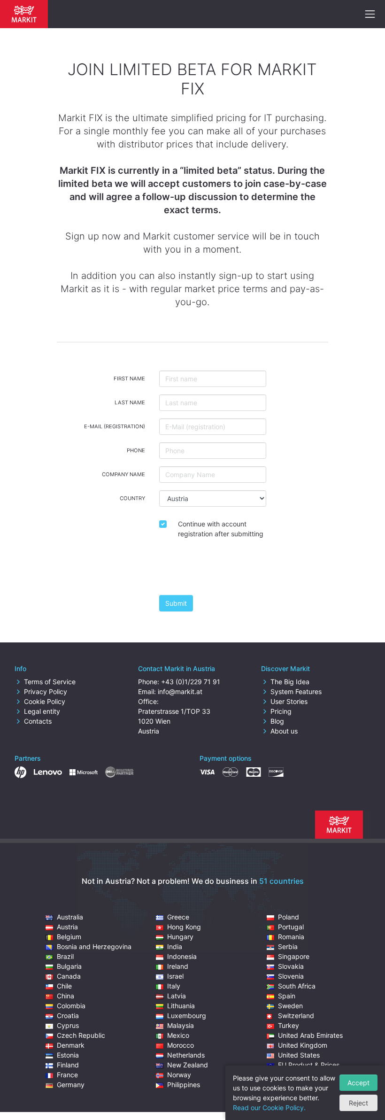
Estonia (68, 1055)
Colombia (71, 1006)
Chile (64, 986)
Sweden (290, 1006)
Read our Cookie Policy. (269, 1108)
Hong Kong (184, 927)
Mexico (178, 1035)
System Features (296, 691)
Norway (179, 1075)
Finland (68, 1065)
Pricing (281, 711)
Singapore (293, 956)
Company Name (123, 474)
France (67, 1075)
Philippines (183, 1085)
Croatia (68, 1016)
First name (129, 378)
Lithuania (181, 1006)
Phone (136, 450)
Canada (69, 976)
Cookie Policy (44, 701)
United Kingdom (302, 1045)
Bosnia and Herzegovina (94, 946)
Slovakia (291, 966)
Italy (173, 986)
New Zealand (187, 1065)
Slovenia (291, 976)
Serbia (288, 946)
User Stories (289, 701)
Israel (175, 976)
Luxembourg (186, 1016)
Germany (71, 1085)
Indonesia (182, 956)
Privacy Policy (45, 691)
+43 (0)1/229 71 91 (190, 682)
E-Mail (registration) (114, 426)
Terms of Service (50, 682)
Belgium (69, 937)
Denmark (71, 1045)
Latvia (176, 996)
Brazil (65, 956)
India (174, 946)
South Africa (297, 986)
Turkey (288, 1025)
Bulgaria (69, 966)
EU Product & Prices (308, 1065)
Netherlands (186, 1055)
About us (284, 731)
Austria (67, 927)
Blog (277, 721)
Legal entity (42, 711)
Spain (286, 996)
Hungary (180, 937)
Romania (291, 937)
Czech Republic (81, 1035)
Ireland (177, 966)
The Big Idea (289, 682)
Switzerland (296, 1016)
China (65, 996)
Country (132, 498)
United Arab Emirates (310, 1035)
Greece (178, 917)
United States (299, 1055)
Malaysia (180, 1025)
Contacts (38, 721)
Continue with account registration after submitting (220, 529)
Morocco (180, 1045)
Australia (70, 917)
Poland (288, 917)
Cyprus (68, 1025)
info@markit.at (180, 691)
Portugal (291, 927)
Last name (130, 402)
